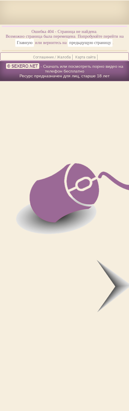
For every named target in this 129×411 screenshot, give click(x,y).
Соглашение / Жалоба (52, 57)
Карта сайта (85, 57)
